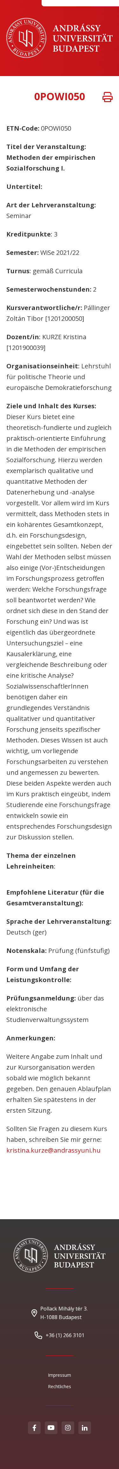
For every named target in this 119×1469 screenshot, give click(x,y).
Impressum (59, 1375)
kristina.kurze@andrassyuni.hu (53, 1150)
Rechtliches (59, 1386)
